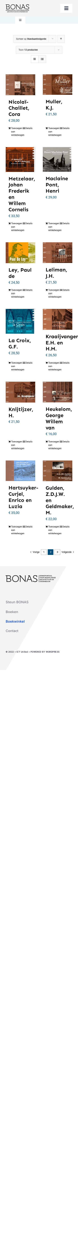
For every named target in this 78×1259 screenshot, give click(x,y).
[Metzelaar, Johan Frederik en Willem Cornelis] (20, 159)
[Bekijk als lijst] (42, 59)
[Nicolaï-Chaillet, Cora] (20, 84)
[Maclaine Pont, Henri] (57, 159)
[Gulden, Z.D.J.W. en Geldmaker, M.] (57, 470)
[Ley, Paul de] (20, 252)
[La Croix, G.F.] (20, 321)
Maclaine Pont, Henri (57, 184)
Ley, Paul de (20, 273)
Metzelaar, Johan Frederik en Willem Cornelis (22, 194)
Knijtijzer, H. (21, 412)
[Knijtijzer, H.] (20, 392)
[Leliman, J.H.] (57, 252)
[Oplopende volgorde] (61, 39)
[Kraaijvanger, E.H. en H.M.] (57, 319)
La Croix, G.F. (20, 343)
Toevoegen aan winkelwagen (15, 131)
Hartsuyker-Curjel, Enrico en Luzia (23, 497)
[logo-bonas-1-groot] (17, 6)
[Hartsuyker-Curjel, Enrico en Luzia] (20, 470)
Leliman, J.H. (56, 273)
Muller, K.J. (54, 104)
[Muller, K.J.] (57, 84)
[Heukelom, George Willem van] (57, 392)
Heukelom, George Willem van (59, 418)
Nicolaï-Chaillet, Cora (19, 108)
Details (28, 128)
